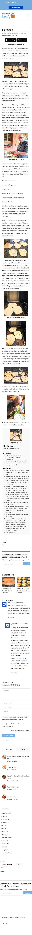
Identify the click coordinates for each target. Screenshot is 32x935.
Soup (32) (5, 850)
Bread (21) (5, 816)
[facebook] (3, 923)
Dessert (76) (5, 822)
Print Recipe (23, 40)
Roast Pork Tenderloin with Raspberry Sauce (18, 777)
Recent (23, 749)
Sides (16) (4, 847)
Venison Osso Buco (13, 787)
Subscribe (27, 564)
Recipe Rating (6, 685)
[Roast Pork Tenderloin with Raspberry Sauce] (4, 776)
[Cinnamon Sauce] (4, 795)
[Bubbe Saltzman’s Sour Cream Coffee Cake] (4, 756)
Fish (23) (4, 825)
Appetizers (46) (6, 813)
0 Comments (7, 592)
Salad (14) (5, 841)
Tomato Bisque (11, 767)
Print (14, 442)
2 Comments (15, 35)
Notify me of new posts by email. (20, 731)
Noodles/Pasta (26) (7, 838)
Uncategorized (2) (7, 853)
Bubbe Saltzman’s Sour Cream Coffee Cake (18, 757)
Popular (9, 749)
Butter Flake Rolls (23, 581)
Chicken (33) (5, 819)
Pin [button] (19, 442)
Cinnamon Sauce (12, 797)
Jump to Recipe (11, 40)
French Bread (8, 581)
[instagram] (7, 923)
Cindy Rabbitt (7, 33)
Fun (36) (4, 828)
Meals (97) (5, 831)
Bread (9, 35)
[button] (3, 585)
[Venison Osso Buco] (4, 785)
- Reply (22, 602)
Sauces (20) (5, 844)
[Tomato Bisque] (4, 766)
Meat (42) (5, 834)
